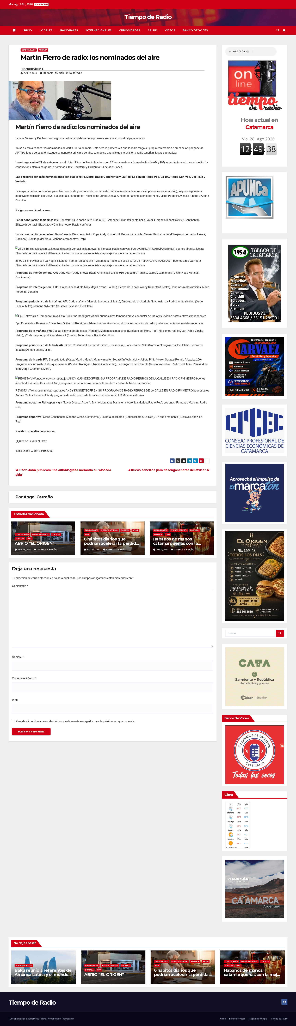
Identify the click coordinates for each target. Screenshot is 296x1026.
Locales (46, 30)
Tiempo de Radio (148, 17)
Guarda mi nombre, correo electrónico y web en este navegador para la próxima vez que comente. (75, 721)
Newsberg (53, 1018)
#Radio (77, 73)
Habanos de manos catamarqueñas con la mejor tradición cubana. (177, 543)
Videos (170, 30)
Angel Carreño (34, 68)
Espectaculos (29, 50)
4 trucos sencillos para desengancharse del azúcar (167, 470)
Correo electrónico (24, 678)
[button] (277, 30)
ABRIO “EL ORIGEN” (34, 543)
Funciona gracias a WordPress (24, 1018)
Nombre (17, 657)
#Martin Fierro (63, 73)
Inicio (27, 30)
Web (15, 699)
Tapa (29, 539)
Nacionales (69, 30)
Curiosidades (129, 30)
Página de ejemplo (258, 1018)
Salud (152, 30)
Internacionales (98, 30)
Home (223, 1018)
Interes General (40, 534)
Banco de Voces (195, 30)
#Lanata (48, 73)
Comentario (20, 585)
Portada (43, 50)
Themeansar (67, 1018)
